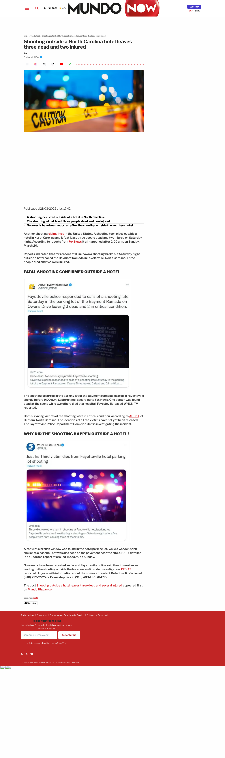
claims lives (56, 233)
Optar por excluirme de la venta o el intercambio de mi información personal (50, 662)
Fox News (75, 241)
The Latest (35, 36)
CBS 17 (126, 569)
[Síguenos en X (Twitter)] (26, 654)
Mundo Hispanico (40, 589)
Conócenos (42, 615)
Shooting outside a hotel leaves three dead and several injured (79, 585)
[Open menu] (27, 8)
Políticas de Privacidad (97, 615)
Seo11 (35, 598)
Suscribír (194, 6)
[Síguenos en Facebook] (22, 654)
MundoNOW (33, 57)
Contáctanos (56, 615)
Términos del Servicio (74, 615)
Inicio (26, 36)
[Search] (37, 8)
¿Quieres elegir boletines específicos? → (46, 643)
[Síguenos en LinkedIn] (31, 654)
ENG (197, 10)
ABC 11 (134, 416)
